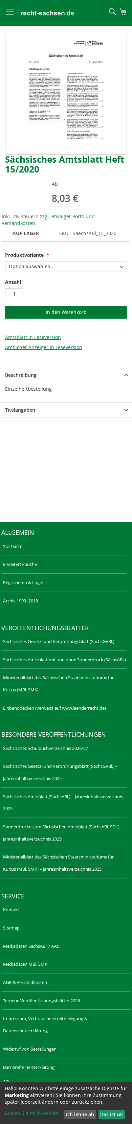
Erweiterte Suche (20, 564)
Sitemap (11, 928)
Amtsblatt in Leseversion (33, 337)
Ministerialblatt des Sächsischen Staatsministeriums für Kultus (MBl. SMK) (58, 683)
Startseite (12, 546)
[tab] (66, 375)
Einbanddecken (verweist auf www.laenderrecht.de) (54, 708)
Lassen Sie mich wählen (32, 1113)
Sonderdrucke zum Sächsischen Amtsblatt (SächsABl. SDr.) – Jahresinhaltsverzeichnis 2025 (63, 833)
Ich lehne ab (80, 1114)
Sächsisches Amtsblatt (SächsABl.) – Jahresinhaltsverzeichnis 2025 (63, 803)
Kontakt (11, 910)
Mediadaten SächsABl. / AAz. (31, 946)
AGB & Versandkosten (25, 982)
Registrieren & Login (23, 582)
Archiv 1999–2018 (20, 601)
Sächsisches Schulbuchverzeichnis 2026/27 (45, 748)
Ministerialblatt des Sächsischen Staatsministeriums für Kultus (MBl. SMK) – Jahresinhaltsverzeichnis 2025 (58, 863)
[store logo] (47, 13)
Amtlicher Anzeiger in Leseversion (43, 347)
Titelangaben (20, 410)
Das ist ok (111, 1114)
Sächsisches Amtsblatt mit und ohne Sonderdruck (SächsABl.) (64, 660)
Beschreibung (21, 375)
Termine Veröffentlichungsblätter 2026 (41, 1000)
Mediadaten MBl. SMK (25, 964)
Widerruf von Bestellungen (30, 1049)
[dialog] (66, 1103)
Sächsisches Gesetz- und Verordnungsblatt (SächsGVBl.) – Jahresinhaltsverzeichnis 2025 (60, 772)
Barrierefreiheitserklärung (28, 1067)
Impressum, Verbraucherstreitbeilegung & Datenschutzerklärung (45, 1024)
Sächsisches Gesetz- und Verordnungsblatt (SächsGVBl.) (58, 641)
